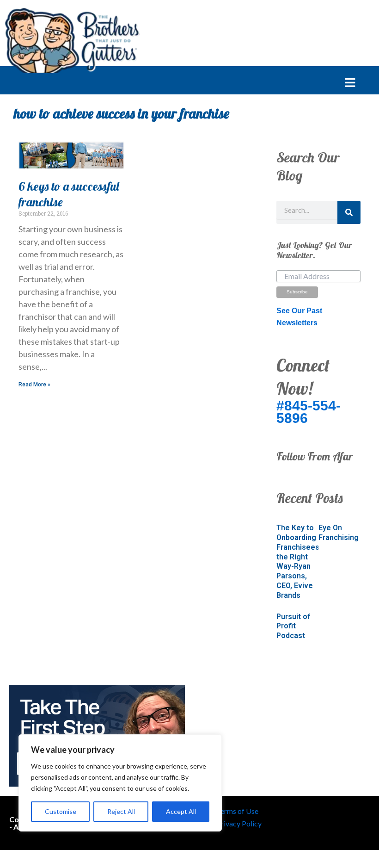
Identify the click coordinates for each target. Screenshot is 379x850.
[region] (120, 782)
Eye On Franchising (338, 532)
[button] (178, 83)
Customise (60, 811)
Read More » (34, 384)
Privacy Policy (239, 823)
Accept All (181, 811)
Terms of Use (237, 811)
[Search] (349, 212)
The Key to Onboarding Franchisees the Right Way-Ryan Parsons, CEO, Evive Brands (297, 561)
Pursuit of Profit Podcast (293, 626)
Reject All (121, 811)
